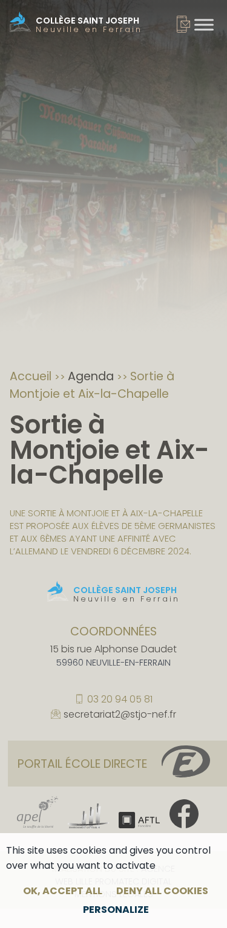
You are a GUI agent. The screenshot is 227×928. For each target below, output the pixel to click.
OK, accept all (62, 891)
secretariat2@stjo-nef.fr (120, 715)
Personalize (116, 910)
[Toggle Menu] (204, 24)
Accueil (32, 376)
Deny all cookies (162, 891)
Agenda (92, 376)
